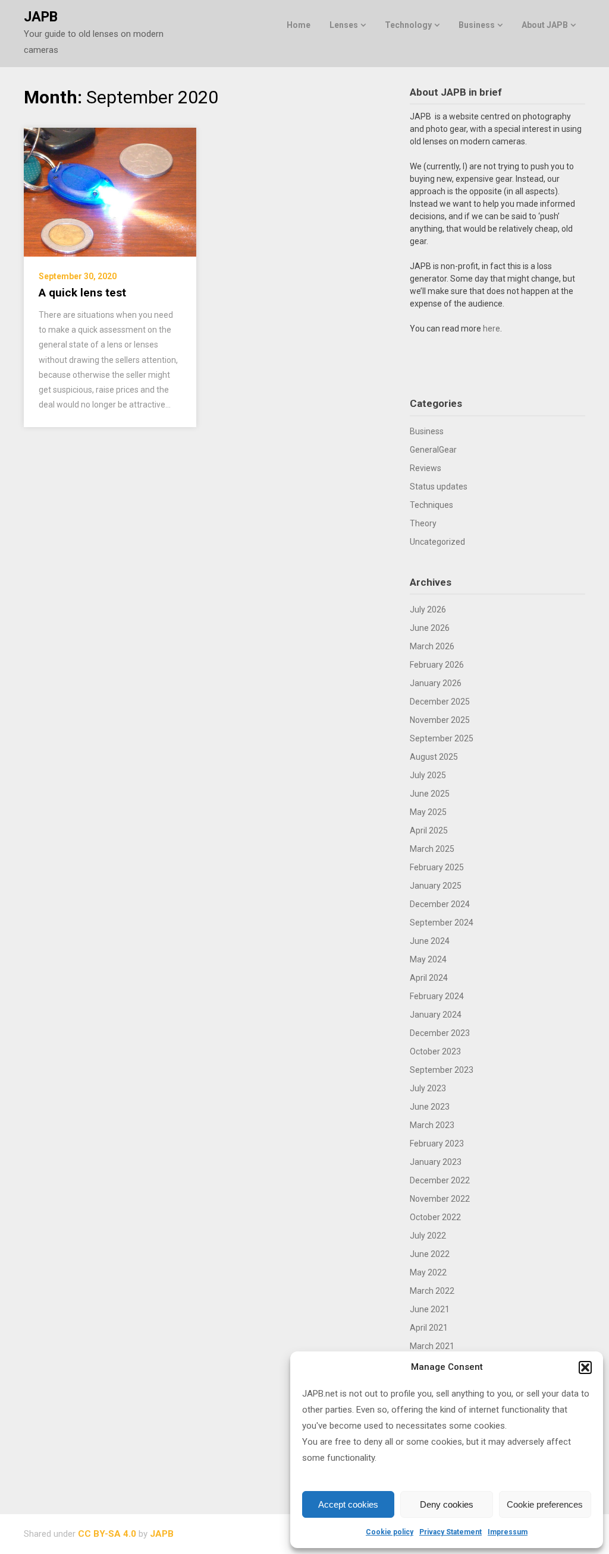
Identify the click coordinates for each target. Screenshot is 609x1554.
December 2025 (440, 701)
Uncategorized (437, 542)
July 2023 (428, 1088)
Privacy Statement (450, 1532)
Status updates (438, 486)
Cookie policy (389, 1532)
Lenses (343, 25)
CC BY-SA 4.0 (107, 1533)
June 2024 (430, 941)
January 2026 (436, 683)
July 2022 (428, 1235)
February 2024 (437, 996)
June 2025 (430, 793)
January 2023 (436, 1162)
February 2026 (437, 664)
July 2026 (428, 609)
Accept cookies (348, 1504)
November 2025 (440, 720)
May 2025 (428, 812)
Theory (423, 523)
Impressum (508, 1532)
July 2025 (428, 775)
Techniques (431, 505)
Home (298, 25)
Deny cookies (446, 1504)
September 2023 (441, 1070)
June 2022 (430, 1254)
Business (477, 25)
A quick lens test (82, 292)
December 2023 (440, 1033)
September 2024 (441, 922)
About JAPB (545, 25)
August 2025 (434, 757)
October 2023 (435, 1051)
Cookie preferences (545, 1504)
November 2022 (440, 1199)
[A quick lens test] (110, 192)
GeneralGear (433, 449)
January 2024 (436, 1014)
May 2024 (428, 959)
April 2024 (429, 978)
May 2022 (428, 1272)
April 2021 (429, 1327)
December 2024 (440, 904)
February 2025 (437, 867)
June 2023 (430, 1106)
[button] (585, 1367)
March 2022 (432, 1291)
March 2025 (432, 849)
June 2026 (430, 628)
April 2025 (429, 830)
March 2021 (432, 1346)
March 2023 (432, 1125)
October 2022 (435, 1217)
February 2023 (437, 1143)
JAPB (41, 17)
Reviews (425, 468)
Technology (408, 25)
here (491, 328)
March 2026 (432, 646)
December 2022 (440, 1180)
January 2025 (436, 885)
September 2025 (441, 738)
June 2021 (430, 1309)
